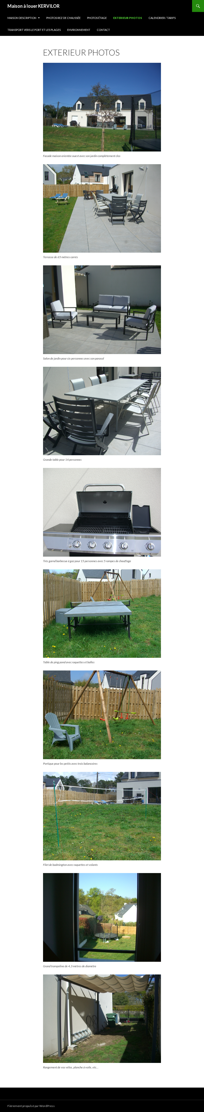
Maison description (21, 17)
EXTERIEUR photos (127, 17)
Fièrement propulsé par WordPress (31, 1106)
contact (103, 29)
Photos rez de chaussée (63, 17)
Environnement (78, 29)
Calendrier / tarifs (162, 17)
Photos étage (97, 17)
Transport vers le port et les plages (34, 29)
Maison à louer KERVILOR (33, 6)
